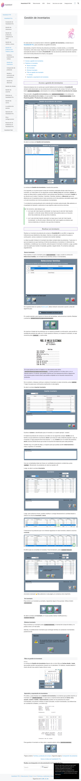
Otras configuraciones (10, 118)
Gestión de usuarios (8, 90)
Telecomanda (36, 3)
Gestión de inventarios (10, 63)
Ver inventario (31, 68)
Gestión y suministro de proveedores (10, 75)
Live (35, 776)
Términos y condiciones (43, 776)
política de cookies (59, 773)
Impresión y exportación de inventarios (37, 77)
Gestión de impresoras (9, 28)
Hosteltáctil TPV (25, 3)
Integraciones (68, 3)
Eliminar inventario (32, 70)
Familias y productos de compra (10, 57)
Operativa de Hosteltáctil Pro (10, 112)
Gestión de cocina (8, 101)
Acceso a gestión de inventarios (34, 61)
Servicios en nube (57, 3)
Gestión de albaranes (9, 81)
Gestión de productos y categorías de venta (9, 35)
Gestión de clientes (11, 86)
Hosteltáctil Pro (8, 18)
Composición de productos (11, 69)
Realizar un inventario (31, 63)
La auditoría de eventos (10, 107)
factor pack (45, 307)
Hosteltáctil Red (8, 130)
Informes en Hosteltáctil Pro (10, 96)
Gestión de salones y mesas (10, 43)
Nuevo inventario (31, 65)
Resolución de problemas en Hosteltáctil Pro (10, 124)
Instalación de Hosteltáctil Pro (10, 23)
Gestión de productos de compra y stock (9, 49)
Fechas (30, 75)
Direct (48, 3)
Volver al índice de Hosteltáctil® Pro (51, 759)
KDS (43, 3)
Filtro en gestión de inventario (35, 72)
